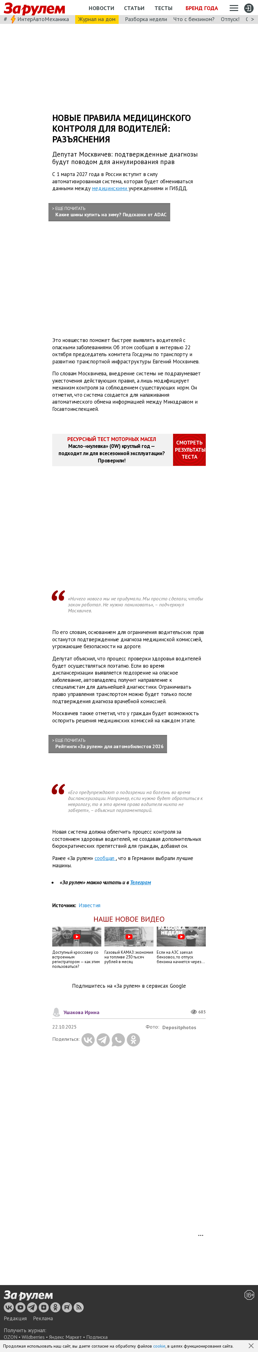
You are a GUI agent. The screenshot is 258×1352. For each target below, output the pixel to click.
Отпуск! (230, 19)
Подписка (97, 1337)
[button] (252, 1346)
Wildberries (33, 1337)
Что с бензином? (194, 19)
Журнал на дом (96, 19)
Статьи (134, 8)
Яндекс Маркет (65, 1337)
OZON (10, 1337)
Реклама (43, 1318)
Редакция (15, 1318)
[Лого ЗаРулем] (34, 8)
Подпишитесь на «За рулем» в (129, 986)
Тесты (163, 8)
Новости (101, 8)
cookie (159, 1346)
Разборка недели (146, 19)
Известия (89, 905)
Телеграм (140, 882)
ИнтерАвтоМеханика (43, 19)
